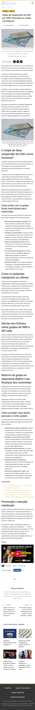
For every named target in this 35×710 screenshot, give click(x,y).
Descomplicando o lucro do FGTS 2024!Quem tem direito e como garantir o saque (25, 611)
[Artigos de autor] (17, 582)
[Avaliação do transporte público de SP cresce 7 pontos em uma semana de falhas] (9, 654)
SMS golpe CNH (21, 565)
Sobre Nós (8, 688)
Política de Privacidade (17, 697)
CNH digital (8, 565)
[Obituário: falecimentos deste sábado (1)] (9, 633)
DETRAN (14, 565)
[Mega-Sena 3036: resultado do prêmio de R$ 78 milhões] (25, 633)
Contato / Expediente (17, 692)
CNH (25, 527)
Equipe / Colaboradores (23, 688)
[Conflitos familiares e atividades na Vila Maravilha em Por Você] (25, 654)
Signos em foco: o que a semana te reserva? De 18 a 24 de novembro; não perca (9, 611)
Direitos (11, 11)
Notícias (5, 11)
